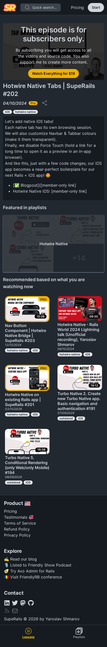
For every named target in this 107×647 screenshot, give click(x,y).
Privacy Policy (17, 535)
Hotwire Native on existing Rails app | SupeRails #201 (23, 399)
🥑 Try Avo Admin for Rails (29, 570)
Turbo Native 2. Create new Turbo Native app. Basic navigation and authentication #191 (79, 401)
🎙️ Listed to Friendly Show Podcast (37, 565)
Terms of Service (20, 523)
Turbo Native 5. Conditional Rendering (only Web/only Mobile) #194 (27, 465)
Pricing (77, 7)
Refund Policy (17, 529)
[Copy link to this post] (45, 103)
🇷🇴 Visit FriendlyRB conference (33, 576)
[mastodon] (23, 603)
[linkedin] (7, 603)
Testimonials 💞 (19, 517)
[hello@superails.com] (15, 611)
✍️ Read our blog (20, 559)
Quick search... (44, 7)
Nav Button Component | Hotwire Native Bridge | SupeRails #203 (25, 333)
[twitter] (15, 603)
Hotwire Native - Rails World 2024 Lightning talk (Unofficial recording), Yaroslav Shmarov (78, 334)
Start (96, 7)
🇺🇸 (27, 503)
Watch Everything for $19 (53, 73)
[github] (31, 603)
